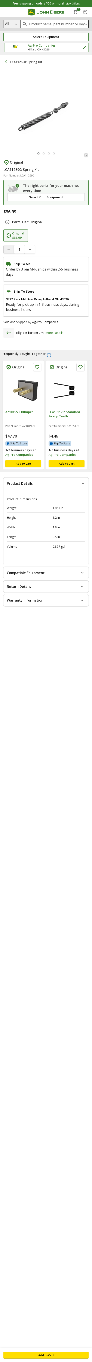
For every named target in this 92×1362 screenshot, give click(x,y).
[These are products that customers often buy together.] (49, 355)
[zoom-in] (86, 155)
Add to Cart (46, 1355)
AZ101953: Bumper (19, 412)
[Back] (6, 61)
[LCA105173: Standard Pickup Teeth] (66, 390)
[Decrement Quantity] (9, 249)
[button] (46, 37)
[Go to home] (46, 12)
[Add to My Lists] (37, 367)
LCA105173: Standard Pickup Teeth (64, 414)
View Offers (73, 3)
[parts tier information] (7, 222)
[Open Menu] (7, 12)
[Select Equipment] (13, 188)
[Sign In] (85, 12)
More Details (54, 333)
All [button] (7, 23)
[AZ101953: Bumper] (23, 390)
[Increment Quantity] (30, 249)
